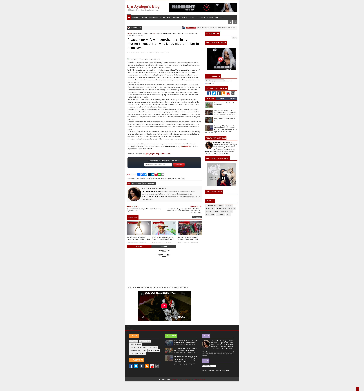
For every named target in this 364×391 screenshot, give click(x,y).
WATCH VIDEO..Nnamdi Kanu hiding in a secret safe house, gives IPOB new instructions (225, 112)
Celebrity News (145, 341)
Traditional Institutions (138, 350)
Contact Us (219, 17)
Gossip (192, 17)
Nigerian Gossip (153, 350)
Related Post (132, 217)
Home (129, 33)
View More (198, 217)
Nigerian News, (153, 52)
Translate (212, 83)
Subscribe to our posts (153, 197)
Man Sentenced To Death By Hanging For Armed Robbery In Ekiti (138, 238)
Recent (221, 99)
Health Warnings (135, 344)
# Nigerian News (136, 183)
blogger (139, 246)
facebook (164, 246)
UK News (176, 17)
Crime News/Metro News (138, 347)
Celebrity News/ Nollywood (226, 208)
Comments (232, 99)
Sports (210, 17)
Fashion (142, 353)
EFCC (228, 214)
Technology (220, 214)
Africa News (210, 214)
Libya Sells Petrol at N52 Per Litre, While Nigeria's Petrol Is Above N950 (202, 28)
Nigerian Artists (226, 211)
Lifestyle (200, 17)
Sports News (152, 347)
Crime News (133, 341)
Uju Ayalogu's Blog (139, 17)
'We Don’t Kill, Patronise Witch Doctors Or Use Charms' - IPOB (188, 238)
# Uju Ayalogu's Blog (149, 183)
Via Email (158, 154)
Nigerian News (165, 17)
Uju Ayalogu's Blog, (163, 52)
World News (153, 17)
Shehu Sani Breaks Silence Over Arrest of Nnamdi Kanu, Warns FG (163, 238)
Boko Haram (134, 353)
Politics (184, 17)
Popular (210, 99)
